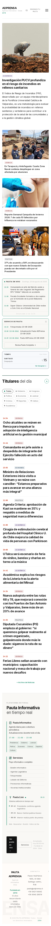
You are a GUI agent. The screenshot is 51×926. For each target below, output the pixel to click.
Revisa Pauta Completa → (25, 345)
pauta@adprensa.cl (35, 889)
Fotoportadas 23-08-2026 (21, 327)
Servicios (25, 845)
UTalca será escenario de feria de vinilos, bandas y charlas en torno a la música (24, 558)
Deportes (22, 401)
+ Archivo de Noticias (26, 682)
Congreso (35, 391)
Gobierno (21, 391)
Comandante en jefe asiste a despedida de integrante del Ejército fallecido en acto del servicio (22, 453)
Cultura (35, 401)
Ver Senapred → (40, 366)
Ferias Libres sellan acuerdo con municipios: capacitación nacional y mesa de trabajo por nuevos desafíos (25, 666)
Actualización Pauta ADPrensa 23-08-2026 (32, 332)
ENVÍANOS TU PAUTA (35, 10)
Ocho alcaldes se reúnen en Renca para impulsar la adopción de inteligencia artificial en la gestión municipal (25, 428)
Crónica (9, 401)
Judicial (35, 396)
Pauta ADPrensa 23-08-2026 (32, 338)
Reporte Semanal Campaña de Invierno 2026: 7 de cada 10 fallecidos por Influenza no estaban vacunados (24, 217)
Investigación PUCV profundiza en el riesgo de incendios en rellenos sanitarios (23, 83)
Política (9, 396)
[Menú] (47, 10)
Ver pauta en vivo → (11, 845)
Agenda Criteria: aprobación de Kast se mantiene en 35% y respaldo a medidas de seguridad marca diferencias (24, 510)
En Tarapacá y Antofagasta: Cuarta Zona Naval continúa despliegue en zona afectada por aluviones (24, 169)
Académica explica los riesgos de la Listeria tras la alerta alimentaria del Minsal (24, 578)
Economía (22, 396)
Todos (8, 391)
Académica (10, 406)
